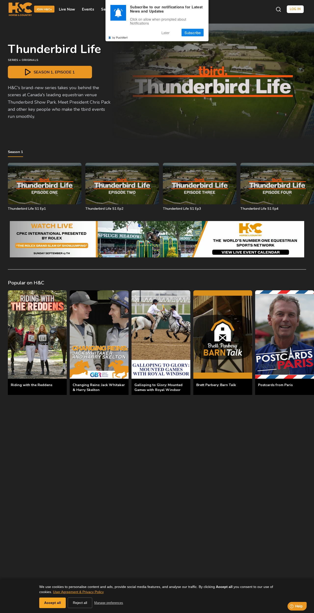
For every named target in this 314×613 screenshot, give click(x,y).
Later (165, 32)
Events (88, 9)
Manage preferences (108, 603)
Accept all (52, 603)
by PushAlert (120, 37)
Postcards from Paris (275, 385)
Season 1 (15, 152)
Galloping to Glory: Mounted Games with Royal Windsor (158, 387)
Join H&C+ (44, 10)
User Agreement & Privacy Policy (78, 592)
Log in (295, 9)
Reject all (80, 603)
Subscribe (192, 32)
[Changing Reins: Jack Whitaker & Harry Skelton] (99, 334)
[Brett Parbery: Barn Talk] (222, 334)
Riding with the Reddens (31, 385)
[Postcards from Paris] (284, 334)
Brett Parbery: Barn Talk (216, 385)
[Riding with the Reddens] (37, 334)
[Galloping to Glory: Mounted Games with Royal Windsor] (160, 334)
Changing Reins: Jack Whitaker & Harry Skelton (99, 387)
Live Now (67, 9)
